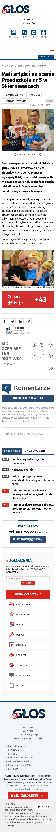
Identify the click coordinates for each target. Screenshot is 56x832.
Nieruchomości (24, 614)
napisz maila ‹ (19, 331)
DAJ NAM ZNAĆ (28, 525)
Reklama (12, 754)
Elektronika (23, 675)
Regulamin (13, 750)
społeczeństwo (13, 95)
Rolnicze (21, 655)
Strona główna (9, 66)
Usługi (20, 634)
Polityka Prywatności (18, 761)
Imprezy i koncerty (14, 101)
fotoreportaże (39, 66)
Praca (19, 624)
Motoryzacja (23, 604)
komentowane (35, 451)
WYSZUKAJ (28, 583)
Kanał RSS (13, 769)
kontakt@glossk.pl (30, 539)
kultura (34, 95)
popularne (12, 451)
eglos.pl (29, 20)
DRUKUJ (50, 101)
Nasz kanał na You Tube (20, 765)
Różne (19, 685)
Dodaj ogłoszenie (28, 594)
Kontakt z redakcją (17, 746)
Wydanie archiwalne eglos (21, 757)
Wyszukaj (45, 57)
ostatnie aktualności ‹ (22, 333)
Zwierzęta (22, 665)
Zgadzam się (44, 806)
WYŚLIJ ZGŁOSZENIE (24, 795)
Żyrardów (29, 23)
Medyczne (21, 645)
